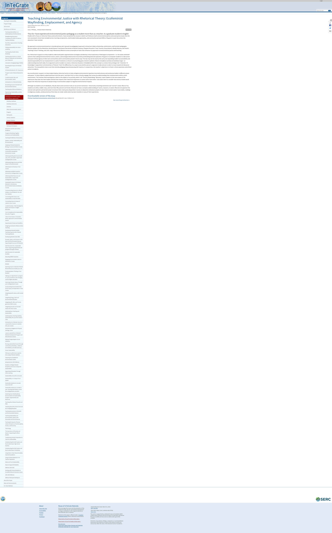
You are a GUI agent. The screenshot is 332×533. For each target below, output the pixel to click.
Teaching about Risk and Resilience (13, 89)
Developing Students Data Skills (12, 236)
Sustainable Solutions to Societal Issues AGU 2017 (13, 384)
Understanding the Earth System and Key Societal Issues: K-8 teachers (13, 449)
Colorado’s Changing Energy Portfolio (14, 63)
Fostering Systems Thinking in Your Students (13, 272)
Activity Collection (11, 117)
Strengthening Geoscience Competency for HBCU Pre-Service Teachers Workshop (13, 38)
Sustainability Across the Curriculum (13, 375)
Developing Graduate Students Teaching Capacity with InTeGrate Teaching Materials (13, 232)
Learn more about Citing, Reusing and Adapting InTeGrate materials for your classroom (70, 526)
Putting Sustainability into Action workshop (13, 48)
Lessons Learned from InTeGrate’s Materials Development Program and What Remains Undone (13, 334)
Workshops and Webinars (11, 13)
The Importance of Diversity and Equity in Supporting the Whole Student (12, 432)
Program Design (7, 23)
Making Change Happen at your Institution (12, 340)
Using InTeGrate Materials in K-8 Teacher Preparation (12, 458)
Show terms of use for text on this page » (69, 519)
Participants (9, 115)
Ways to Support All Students (12, 464)
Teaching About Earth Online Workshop (12, 52)
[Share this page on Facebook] (330, 25)
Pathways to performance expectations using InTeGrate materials (13, 354)
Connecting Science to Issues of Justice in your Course (12, 202)
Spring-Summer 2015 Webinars (12, 362)
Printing (41, 512)
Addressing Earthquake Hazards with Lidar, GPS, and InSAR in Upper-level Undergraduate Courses (13, 157)
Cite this (33, 27)
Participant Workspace (12, 126)
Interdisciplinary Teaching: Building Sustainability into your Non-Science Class (13, 317)
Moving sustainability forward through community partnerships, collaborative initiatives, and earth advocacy (14, 345)
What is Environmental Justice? (14, 109)
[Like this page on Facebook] (330, 22)
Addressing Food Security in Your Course (12, 167)
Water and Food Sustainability (12, 462)
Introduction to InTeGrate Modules (13, 82)
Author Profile (128, 29)
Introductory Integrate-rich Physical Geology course (13, 329)
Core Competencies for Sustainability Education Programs (13, 213)
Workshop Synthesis (11, 101)
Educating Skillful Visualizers (11, 256)
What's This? (93, 512)
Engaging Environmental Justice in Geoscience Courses (13, 260)
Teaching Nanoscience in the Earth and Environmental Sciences (13, 412)
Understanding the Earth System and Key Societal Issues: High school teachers (13, 443)
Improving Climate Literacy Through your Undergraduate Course (13, 283)
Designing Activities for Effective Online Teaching (14, 226)
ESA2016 (7, 264)
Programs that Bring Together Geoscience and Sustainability (12, 134)
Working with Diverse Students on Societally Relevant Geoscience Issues (13, 471)
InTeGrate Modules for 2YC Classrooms (14, 70)
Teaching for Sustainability (10, 21)
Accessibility (42, 510)
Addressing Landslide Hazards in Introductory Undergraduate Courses (13, 172)
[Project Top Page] (166, 7)
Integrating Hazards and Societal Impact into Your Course (12, 307)
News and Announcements (10, 483)
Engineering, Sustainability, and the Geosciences (13, 93)
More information (61, 524)
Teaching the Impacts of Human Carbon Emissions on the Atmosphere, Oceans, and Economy (14, 423)
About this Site (43, 508)
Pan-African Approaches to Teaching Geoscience (13, 43)
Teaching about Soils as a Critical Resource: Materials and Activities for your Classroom (13, 58)
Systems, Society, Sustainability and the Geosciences (13, 141)
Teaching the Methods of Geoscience (13, 137)
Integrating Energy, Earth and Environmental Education (12, 298)
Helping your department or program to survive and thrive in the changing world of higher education (14, 277)
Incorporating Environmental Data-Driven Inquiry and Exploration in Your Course (14, 288)
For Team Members (8, 485)
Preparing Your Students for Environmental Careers (11, 358)
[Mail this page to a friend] (330, 31)
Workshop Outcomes (12, 104)
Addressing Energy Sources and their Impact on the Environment (13, 163)
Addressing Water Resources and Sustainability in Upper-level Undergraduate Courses (12, 177)
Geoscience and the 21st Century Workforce (12, 129)
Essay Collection (52, 13)
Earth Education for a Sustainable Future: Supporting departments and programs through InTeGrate (13, 247)
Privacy (41, 514)
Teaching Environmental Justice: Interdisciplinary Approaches (32, 13)
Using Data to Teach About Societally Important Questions (14, 453)
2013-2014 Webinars (9, 475)
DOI (29, 27)
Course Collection (11, 120)
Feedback (42, 517)
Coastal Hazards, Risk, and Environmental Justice (11, 78)
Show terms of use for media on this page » (69, 521)
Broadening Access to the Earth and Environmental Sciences (13, 85)
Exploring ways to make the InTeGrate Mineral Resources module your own (14, 267)
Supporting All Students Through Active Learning (12, 372)
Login (321, 0)
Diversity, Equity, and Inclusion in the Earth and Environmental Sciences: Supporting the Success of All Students (14, 241)
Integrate (2, 13)
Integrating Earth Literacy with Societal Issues (14, 294)
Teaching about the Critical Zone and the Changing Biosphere (14, 407)
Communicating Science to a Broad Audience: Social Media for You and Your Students (13, 192)
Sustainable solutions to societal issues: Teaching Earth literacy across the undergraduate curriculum (13, 389)
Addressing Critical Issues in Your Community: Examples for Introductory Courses (12, 151)
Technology (8, 428)
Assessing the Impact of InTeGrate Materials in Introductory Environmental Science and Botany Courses (13, 185)
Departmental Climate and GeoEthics (13, 223)
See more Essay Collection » (121, 100)
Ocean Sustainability (10, 350)
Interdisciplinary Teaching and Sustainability (12, 312)
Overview (9, 106)
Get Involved (7, 26)
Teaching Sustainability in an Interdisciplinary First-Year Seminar (13, 32)
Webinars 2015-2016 (9, 467)
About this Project (8, 480)
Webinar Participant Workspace (12, 477)
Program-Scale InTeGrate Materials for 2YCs (14, 73)
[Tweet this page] (330, 28)
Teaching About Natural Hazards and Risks (13, 403)
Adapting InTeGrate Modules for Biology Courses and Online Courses (13, 145)
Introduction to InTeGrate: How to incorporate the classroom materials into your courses (14, 323)
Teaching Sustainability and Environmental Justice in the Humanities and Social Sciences (12, 417)
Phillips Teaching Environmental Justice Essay (41, 98)
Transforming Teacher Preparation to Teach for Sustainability (13, 438)
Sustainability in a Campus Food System (12, 379)
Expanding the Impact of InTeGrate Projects (13, 66)
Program (9, 112)
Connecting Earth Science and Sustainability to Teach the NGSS (12, 197)
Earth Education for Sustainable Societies (12, 253)
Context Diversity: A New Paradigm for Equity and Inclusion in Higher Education (14, 207)
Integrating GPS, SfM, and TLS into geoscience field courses (13, 303)
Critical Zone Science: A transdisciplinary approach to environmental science (13, 218)
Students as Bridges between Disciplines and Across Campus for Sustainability (13, 366)
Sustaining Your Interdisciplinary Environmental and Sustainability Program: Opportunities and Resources (13, 396)
